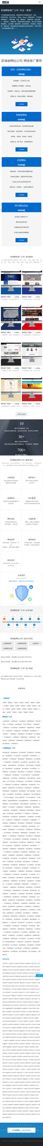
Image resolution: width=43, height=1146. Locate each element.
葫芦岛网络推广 (31, 791)
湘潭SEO (17, 1105)
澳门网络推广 (6, 743)
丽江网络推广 (6, 945)
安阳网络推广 (30, 829)
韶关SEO (34, 1069)
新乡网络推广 (8, 833)
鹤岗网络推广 (6, 778)
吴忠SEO (8, 1021)
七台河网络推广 (29, 781)
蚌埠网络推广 (26, 839)
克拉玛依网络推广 (14, 804)
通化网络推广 (21, 772)
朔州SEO (5, 1024)
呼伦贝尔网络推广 (9, 797)
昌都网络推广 (11, 948)
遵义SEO (14, 1098)
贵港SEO (34, 1092)
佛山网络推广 (24, 874)
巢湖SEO (20, 1050)
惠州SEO (11, 1076)
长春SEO (5, 983)
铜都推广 (23, 706)
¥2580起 (21, 119)
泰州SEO (25, 1056)
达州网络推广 (8, 932)
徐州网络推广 (16, 852)
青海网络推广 (20, 740)
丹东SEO (25, 995)
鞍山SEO (8, 995)
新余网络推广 (34, 890)
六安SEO (8, 1050)
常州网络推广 (8, 852)
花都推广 (29, 706)
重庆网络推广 (30, 734)
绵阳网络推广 (30, 929)
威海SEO (22, 970)
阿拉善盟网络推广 (24, 800)
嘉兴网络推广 (19, 861)
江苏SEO (37, 1050)
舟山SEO (34, 1063)
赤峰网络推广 (27, 794)
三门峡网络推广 (12, 836)
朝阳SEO (22, 999)
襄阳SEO (5, 1114)
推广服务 (38, 676)
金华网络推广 (14, 865)
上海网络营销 (21, 643)
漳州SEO (37, 1066)
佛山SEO (20, 1072)
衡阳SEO (22, 1105)
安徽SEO (5, 1044)
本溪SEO (20, 995)
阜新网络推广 (28, 788)
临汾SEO (8, 1028)
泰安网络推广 (26, 756)
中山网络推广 (9, 884)
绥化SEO (21, 992)
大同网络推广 (35, 813)
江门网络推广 (33, 874)
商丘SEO (18, 1040)
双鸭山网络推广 (31, 778)
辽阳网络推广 (36, 788)
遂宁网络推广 (21, 922)
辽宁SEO (27, 992)
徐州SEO (17, 1053)
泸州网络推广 (13, 929)
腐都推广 (33, 702)
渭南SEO (11, 1031)
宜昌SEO (37, 1111)
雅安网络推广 (16, 932)
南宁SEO (31, 1088)
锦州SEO (31, 995)
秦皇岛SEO (24, 976)
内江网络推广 (30, 922)
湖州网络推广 (32, 858)
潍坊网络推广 (9, 756)
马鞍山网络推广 (13, 842)
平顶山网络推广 (20, 829)
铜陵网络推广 (31, 842)
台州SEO (11, 1063)
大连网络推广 (8, 784)
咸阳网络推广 (13, 823)
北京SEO (5, 963)
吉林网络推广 (19, 724)
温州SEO (17, 1063)
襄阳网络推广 (14, 916)
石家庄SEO (5, 976)
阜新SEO (5, 999)
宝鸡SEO (31, 1028)
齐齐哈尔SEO (30, 986)
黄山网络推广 (9, 845)
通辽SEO (31, 1002)
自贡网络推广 (33, 926)
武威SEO (22, 1015)
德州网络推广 (21, 759)
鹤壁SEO (8, 1037)
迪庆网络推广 (23, 945)
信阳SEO (24, 1040)
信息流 (10, 676)
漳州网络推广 (34, 868)
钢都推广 (19, 709)
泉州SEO (31, 1066)
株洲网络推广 (33, 903)
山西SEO (25, 1021)
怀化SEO (33, 1108)
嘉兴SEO (37, 1060)
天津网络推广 (14, 721)
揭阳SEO (25, 1079)
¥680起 (21, 74)
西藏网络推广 (24, 737)
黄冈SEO (34, 1114)
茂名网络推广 (12, 877)
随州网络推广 (34, 919)
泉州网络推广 (26, 868)
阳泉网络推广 (23, 817)
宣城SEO (14, 1050)
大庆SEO (14, 989)
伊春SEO (33, 989)
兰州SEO (29, 1011)
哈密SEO (9, 1011)
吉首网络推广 (19, 913)
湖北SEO (14, 1111)
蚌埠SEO (17, 1044)
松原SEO (8, 986)
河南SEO (8, 1034)
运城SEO (14, 1028)
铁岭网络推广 (6, 791)
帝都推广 (16, 702)
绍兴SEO (25, 1060)
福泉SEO (20, 1101)
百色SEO (9, 1095)
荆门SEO (17, 1114)
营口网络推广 (20, 788)
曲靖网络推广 (28, 935)
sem (32, 676)
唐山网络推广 (33, 762)
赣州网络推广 (8, 890)
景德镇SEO (9, 1085)
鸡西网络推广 (23, 778)
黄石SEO (25, 1111)
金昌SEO (5, 1015)
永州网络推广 (32, 910)
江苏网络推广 (6, 727)
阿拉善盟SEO (18, 1008)
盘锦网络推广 (23, 791)
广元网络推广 (13, 922)
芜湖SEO (22, 1044)
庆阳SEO (8, 1018)
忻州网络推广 (14, 817)
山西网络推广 (33, 737)
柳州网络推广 (8, 897)
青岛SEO (14, 967)
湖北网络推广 (26, 731)
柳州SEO (5, 1092)
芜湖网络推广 (34, 839)
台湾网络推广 (14, 743)
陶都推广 (30, 709)
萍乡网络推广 (26, 890)
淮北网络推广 (23, 842)
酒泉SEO (34, 1015)
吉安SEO (34, 1082)
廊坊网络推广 (9, 768)
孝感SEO (22, 1114)
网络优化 (3, 679)
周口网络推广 (8, 839)
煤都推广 (25, 709)
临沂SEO (14, 973)
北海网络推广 (33, 897)
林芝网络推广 (19, 948)
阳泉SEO (17, 1024)
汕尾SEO (22, 1076)
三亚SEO (8, 1088)
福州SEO (8, 1066)
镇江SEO (31, 1056)
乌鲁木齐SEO (32, 1008)
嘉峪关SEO (36, 1011)
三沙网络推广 (21, 894)
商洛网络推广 (33, 826)
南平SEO (5, 1069)
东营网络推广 (31, 752)
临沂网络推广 (24, 762)
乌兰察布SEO (32, 1005)
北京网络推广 (6, 721)
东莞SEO (8, 1079)
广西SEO (25, 1088)
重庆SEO (22, 963)
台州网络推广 (35, 861)
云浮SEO (31, 1079)
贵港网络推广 (12, 900)
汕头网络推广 (16, 874)
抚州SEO (22, 1082)
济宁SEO (11, 970)
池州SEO (25, 1050)
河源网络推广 (14, 881)
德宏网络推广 (36, 942)
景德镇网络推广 (17, 890)
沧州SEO (20, 979)
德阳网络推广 (21, 929)
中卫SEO (20, 1021)
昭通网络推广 (36, 935)
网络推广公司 (7, 716)
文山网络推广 (31, 938)
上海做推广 (6, 698)
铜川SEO (5, 1031)
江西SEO (37, 1079)
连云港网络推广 (23, 858)
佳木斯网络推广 (35, 775)
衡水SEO (25, 979)
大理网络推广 (20, 942)
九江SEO (11, 1082)
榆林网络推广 (8, 826)
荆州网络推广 (9, 919)
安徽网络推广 (23, 727)
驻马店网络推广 (17, 839)
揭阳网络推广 (26, 884)
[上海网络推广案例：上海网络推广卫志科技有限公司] (11, 281)
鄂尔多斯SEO (6, 1005)
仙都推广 (13, 709)
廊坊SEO (14, 979)
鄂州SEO (11, 1114)
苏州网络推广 (36, 855)
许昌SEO (31, 1037)
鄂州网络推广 (23, 916)
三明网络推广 (18, 868)
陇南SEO (20, 1018)
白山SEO (28, 983)
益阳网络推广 (16, 910)
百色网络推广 (30, 900)
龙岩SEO (11, 1069)
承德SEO (8, 979)
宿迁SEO (34, 1053)
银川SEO (31, 1018)
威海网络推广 (34, 756)
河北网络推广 (23, 721)
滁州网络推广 (34, 845)
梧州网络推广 (16, 897)
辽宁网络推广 (11, 724)
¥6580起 (21, 210)
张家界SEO (9, 1108)
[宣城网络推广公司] (5, 2)
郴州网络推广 (24, 910)
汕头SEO (14, 1072)
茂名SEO (37, 1072)
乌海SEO (25, 1002)
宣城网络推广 (13, 849)
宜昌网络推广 (6, 916)
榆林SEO (22, 1031)
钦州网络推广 (24, 897)
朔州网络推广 (6, 817)
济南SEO (8, 967)
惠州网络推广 (28, 877)
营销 (11, 679)
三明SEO (25, 1066)
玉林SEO (28, 1092)
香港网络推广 (36, 740)
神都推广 (27, 702)
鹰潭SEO (27, 1085)
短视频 (6, 676)
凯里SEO (8, 1101)
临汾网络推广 (26, 820)
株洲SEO (11, 1105)
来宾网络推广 (8, 903)
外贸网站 (21, 160)
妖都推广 (21, 702)
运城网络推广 (34, 820)
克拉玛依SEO (17, 1011)
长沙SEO (5, 1105)
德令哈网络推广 (23, 951)
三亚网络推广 (13, 894)
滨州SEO (34, 970)
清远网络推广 (31, 881)
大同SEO (37, 1021)
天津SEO (17, 963)
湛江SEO (31, 1072)
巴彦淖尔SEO (23, 1005)
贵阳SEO (8, 1098)
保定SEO (31, 976)
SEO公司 (5, 959)
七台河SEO (15, 992)
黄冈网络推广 (18, 919)
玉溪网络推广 (6, 938)
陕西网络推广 (31, 721)
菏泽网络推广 (8, 762)
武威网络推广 (20, 807)
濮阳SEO (25, 1037)
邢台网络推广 (34, 768)
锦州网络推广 (12, 788)
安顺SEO (27, 1098)
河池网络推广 (24, 903)
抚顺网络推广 (24, 784)
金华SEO (22, 1063)
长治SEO (34, 1024)
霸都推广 (26, 712)
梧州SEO (11, 1092)
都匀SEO (14, 1101)
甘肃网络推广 (12, 740)
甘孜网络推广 (12, 935)
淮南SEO (28, 1044)
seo (35, 676)
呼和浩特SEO (12, 1002)
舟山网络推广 (31, 865)
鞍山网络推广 (16, 784)
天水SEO (17, 1015)
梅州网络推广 (36, 877)
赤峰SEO (37, 1002)
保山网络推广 (28, 942)
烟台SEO (37, 967)
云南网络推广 (16, 737)
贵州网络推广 (8, 737)
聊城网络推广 (30, 759)
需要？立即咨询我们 (21, 1130)
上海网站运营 (7, 648)
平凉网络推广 (6, 810)
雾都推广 (34, 706)
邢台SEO (31, 979)
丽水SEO (5, 1063)
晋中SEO (28, 1024)
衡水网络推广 (26, 768)
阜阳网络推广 (18, 845)
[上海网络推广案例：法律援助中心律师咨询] (11, 317)
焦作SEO (20, 1037)
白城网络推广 (8, 775)
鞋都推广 (8, 709)
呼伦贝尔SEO (15, 1005)
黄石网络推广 (27, 913)
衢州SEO (28, 1063)
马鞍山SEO (35, 1044)
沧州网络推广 (18, 768)
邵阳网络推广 (20, 906)
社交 (17, 679)
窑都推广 (6, 706)
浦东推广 (5, 702)
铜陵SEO (9, 1047)
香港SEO (28, 963)
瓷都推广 (36, 709)
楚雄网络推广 (14, 938)
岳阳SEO (34, 1105)
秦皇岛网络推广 (12, 765)
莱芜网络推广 (16, 762)
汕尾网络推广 (6, 881)
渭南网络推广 (30, 823)
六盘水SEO (20, 1098)
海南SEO (33, 1085)
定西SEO (14, 1018)
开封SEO (20, 1034)
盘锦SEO (28, 999)
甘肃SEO (24, 1011)
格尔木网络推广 (33, 951)
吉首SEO (8, 1111)
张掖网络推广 (28, 807)
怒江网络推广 (14, 945)
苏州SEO (20, 1056)
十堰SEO (31, 1111)
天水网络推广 (12, 807)
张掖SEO (28, 1015)
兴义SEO (25, 1101)
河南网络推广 (18, 731)
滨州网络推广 (13, 759)
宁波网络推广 (11, 861)
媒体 (13, 679)
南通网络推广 (33, 852)
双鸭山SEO (26, 989)
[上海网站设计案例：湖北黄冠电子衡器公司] (32, 281)
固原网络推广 (19, 813)
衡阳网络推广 (12, 906)
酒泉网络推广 (36, 807)
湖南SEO (37, 1101)
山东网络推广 (9, 731)
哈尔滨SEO (22, 986)
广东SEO (22, 1069)
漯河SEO (37, 1037)
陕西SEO (20, 1028)
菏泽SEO (20, 973)
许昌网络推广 (33, 833)
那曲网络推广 (35, 948)
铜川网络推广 (21, 823)
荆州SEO (28, 1114)
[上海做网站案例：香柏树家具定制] (32, 317)
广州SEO (28, 1069)
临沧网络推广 (31, 945)
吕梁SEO (22, 1024)
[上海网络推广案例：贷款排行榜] (32, 352)
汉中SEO (28, 1031)
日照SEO (28, 970)
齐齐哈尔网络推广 (26, 775)
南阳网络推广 (21, 836)
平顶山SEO (32, 1034)
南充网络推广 (8, 926)
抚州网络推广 (21, 887)
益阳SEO (15, 1108)
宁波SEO (31, 1060)
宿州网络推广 (26, 845)
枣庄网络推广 (23, 752)
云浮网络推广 (34, 884)
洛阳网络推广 (12, 829)
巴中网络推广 (24, 932)
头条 (2, 676)
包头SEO (19, 1002)
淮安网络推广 (24, 852)
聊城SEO (8, 973)
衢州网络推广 (23, 865)
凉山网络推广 (20, 935)
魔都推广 (10, 702)
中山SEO (14, 1079)
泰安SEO (17, 970)
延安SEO (17, 1031)
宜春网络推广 (30, 887)
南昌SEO (5, 1082)
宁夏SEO (25, 1018)
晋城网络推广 (18, 820)
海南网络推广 (21, 734)
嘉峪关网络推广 (24, 804)
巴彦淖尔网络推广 (20, 797)
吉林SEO (37, 979)
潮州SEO (20, 1079)
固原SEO (14, 1021)
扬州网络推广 (20, 855)
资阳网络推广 (33, 932)
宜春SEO (28, 1082)
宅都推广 (20, 712)
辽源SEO (34, 983)
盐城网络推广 (28, 855)
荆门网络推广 (31, 916)
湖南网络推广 (34, 731)
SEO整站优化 (21, 205)
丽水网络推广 (27, 861)
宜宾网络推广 (24, 926)
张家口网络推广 (30, 765)
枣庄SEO (25, 967)
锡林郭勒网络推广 (13, 800)
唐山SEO (12, 976)
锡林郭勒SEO (10, 1008)
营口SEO (37, 995)
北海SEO (22, 1092)
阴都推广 (31, 712)
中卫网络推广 (27, 813)
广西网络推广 (13, 734)
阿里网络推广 (6, 951)
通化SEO (22, 983)
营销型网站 (21, 114)
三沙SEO (14, 1088)
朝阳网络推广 (14, 791)
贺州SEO (27, 1095)
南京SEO (5, 1053)
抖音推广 (20, 676)
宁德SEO (17, 1069)
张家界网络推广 (7, 910)
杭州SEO (14, 1060)
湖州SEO (20, 1060)
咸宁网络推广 (26, 919)
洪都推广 (12, 706)
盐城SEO (14, 1056)
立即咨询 (21, 104)
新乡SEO (14, 1037)
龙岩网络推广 (13, 871)
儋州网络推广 (30, 894)
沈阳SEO (33, 992)
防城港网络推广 (20, 900)
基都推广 (15, 712)
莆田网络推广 (9, 868)
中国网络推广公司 (8, 748)
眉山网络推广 (16, 926)
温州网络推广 (6, 865)
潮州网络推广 (18, 884)
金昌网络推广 (34, 804)
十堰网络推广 (35, 913)
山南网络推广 (27, 948)
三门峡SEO (5, 1040)
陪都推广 (18, 706)
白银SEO (11, 1015)
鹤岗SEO (8, 989)
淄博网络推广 (14, 752)
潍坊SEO (5, 970)
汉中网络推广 (16, 826)
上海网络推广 (7, 643)
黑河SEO (8, 992)
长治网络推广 (9, 820)
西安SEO (25, 1028)
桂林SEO (37, 1088)
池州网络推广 (30, 849)
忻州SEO (11, 1024)
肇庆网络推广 (20, 877)
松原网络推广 (16, 775)
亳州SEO (31, 1050)
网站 (23, 679)
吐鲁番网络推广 (34, 800)
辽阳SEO (11, 999)
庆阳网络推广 (14, 810)
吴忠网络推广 (11, 813)
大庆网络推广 (14, 778)
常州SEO (11, 1053)
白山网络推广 (30, 772)
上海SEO (35, 643)
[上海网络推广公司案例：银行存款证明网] (32, 388)
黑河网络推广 (20, 781)
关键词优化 (27, 676)
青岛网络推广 (6, 752)
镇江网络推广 (14, 858)
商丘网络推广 (30, 836)
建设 (19, 679)
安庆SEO (15, 1047)
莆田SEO (20, 1066)
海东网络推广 (14, 951)
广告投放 (15, 676)
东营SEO (31, 967)
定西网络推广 (23, 810)
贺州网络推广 (16, 903)
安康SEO (34, 1031)
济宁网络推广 (18, 756)
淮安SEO (22, 1053)
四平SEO (17, 983)
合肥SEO (11, 1044)
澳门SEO (34, 963)
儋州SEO (20, 1088)
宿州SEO (33, 1047)
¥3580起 (21, 164)
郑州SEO (14, 1034)
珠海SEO (8, 1072)
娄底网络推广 (11, 913)
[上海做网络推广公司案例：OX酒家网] (11, 388)
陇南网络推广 (31, 810)
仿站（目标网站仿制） (21, 69)
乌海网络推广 (11, 794)
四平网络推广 (13, 772)
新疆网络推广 (28, 740)
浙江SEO (8, 1060)
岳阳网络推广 (28, 906)
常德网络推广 (36, 906)
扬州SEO (8, 1056)
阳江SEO (34, 1076)
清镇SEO (31, 1101)
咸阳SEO (37, 1028)
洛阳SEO (25, 1034)
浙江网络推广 (14, 727)
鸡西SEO (20, 989)
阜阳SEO (27, 1047)
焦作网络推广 (16, 833)
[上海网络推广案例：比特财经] (11, 352)
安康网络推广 (24, 826)
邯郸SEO (18, 976)
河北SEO (37, 973)
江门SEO (25, 1072)
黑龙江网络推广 (27, 724)
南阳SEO (12, 1040)
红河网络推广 (23, 938)
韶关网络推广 (30, 871)
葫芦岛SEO (35, 999)
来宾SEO (21, 1095)
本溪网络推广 (33, 784)
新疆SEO (25, 1008)
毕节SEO (33, 1098)
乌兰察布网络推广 (31, 797)
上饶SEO (17, 1082)
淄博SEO (20, 967)
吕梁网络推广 (31, 817)
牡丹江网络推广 (11, 781)
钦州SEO (17, 1092)
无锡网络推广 (12, 855)
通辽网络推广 (19, 794)
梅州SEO (17, 1076)
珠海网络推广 (8, 874)
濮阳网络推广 (24, 833)
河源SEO (28, 1076)
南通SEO (28, 1053)
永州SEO (27, 1108)
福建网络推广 (31, 727)
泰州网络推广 (6, 858)
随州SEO (8, 1117)
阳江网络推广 (23, 881)
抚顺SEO (14, 995)
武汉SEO (20, 1111)
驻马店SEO (36, 1040)
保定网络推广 (21, 765)
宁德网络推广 (21, 871)
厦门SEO (14, 1066)
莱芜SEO (25, 973)
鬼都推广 (9, 712)
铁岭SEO (17, 999)
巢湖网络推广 (21, 849)
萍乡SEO (15, 1085)
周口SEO (29, 1040)
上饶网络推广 (13, 887)
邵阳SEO (28, 1105)
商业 (7, 679)
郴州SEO (21, 1108)
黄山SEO (21, 1047)
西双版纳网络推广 (11, 942)
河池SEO (33, 1095)
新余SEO (21, 1085)
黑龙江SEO (15, 986)
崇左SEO (15, 1095)
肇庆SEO (5, 1076)
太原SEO (31, 1021)
